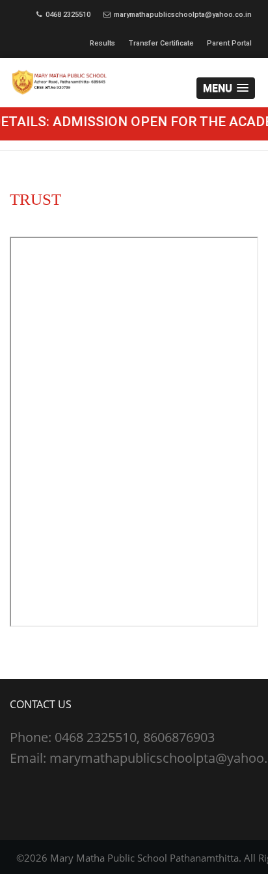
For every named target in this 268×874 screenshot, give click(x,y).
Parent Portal (229, 43)
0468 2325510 (68, 14)
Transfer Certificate (161, 43)
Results (102, 43)
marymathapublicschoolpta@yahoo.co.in (183, 14)
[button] (225, 88)
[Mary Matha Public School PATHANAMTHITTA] (134, 82)
